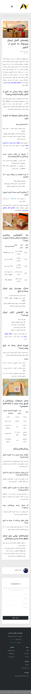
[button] (11, 6)
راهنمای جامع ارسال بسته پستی (12, 82)
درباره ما (27, 656)
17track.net (13, 198)
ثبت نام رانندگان (25, 668)
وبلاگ (24, 16)
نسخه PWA (11, 653)
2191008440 (12, 639)
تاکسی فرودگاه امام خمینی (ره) (22, 676)
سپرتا (28, 16)
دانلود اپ (26, 664)
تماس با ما (26, 653)
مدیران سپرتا (11, 656)
